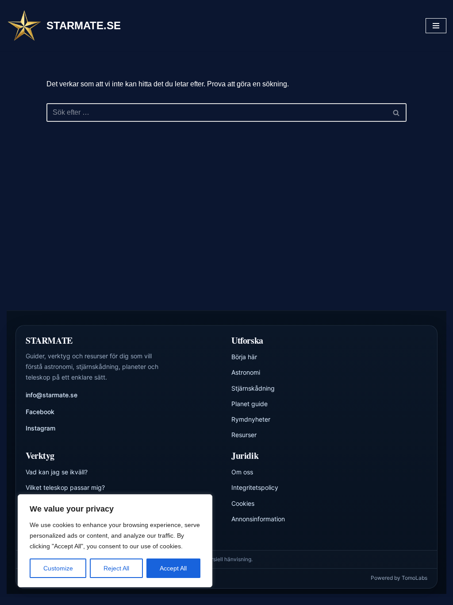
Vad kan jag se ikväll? (57, 472)
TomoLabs (414, 577)
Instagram (40, 428)
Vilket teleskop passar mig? (65, 487)
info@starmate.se (51, 395)
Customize (58, 568)
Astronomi (245, 372)
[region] (115, 540)
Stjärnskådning (253, 388)
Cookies (242, 503)
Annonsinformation (258, 519)
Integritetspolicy (254, 487)
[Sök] (397, 112)
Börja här (244, 357)
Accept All (173, 568)
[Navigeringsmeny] (436, 25)
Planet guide (249, 403)
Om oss (242, 472)
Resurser (244, 434)
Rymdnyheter (250, 419)
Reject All (116, 568)
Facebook (40, 411)
